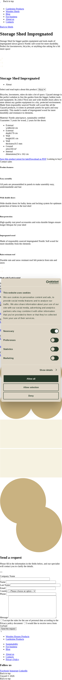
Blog (8, 14)
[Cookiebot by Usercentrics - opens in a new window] (46, 282)
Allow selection (31, 387)
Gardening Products (15, 9)
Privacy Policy (12, 659)
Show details (46, 370)
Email (2, 588)
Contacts (10, 22)
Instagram (14, 671)
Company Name (7, 576)
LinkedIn (23, 671)
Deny (31, 395)
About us (10, 19)
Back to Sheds (6, 27)
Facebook (4, 671)
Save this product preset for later (23, 159)
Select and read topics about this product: (18, 89)
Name (2, 582)
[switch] (54, 340)
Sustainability (12, 644)
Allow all (31, 378)
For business (11, 16)
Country (3, 591)
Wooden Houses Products (17, 636)
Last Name (5, 585)
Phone (3, 594)
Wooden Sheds (12, 11)
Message (4, 617)
